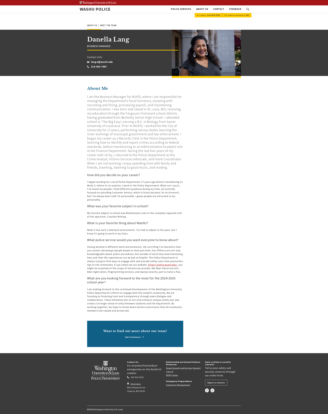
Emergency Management (178, 385)
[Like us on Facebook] (207, 393)
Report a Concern (216, 382)
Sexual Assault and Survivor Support (183, 368)
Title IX (169, 371)
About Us (202, 9)
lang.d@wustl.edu (102, 61)
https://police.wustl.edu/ (162, 264)
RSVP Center (172, 375)
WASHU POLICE (95, 9)
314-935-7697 (99, 66)
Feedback (235, 9)
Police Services (181, 9)
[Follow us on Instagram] (212, 393)
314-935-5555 (137, 377)
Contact (218, 9)
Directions (135, 384)
